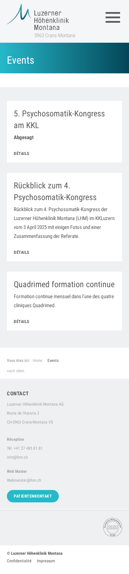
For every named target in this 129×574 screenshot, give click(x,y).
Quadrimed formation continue (64, 284)
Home (37, 360)
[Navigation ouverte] (113, 17)
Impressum (46, 561)
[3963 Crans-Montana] (38, 17)
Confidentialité (19, 561)
